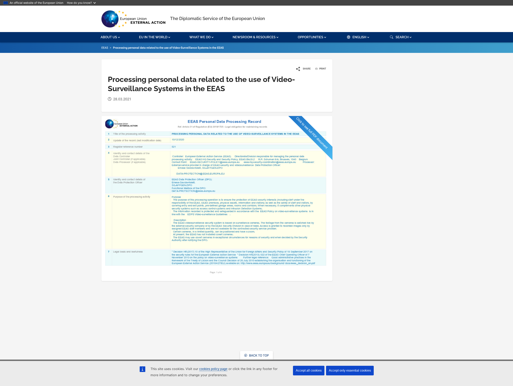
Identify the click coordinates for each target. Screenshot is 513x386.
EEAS (104, 47)
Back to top (258, 355)
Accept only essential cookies (350, 370)
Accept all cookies (309, 370)
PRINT (322, 68)
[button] (110, 37)
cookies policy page (213, 369)
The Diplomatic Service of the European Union (217, 18)
